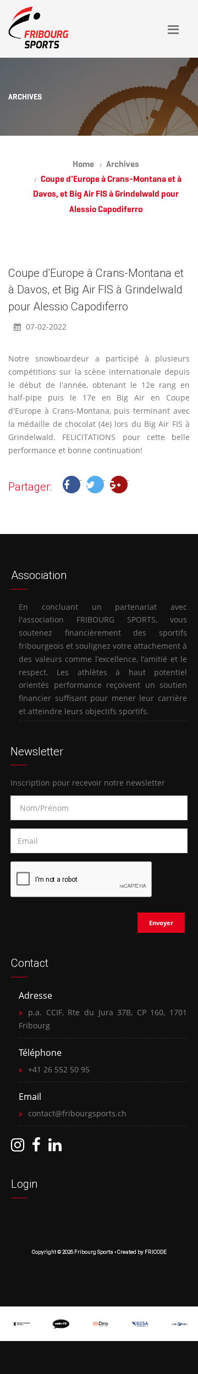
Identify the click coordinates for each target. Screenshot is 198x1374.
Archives (122, 164)
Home (83, 164)
